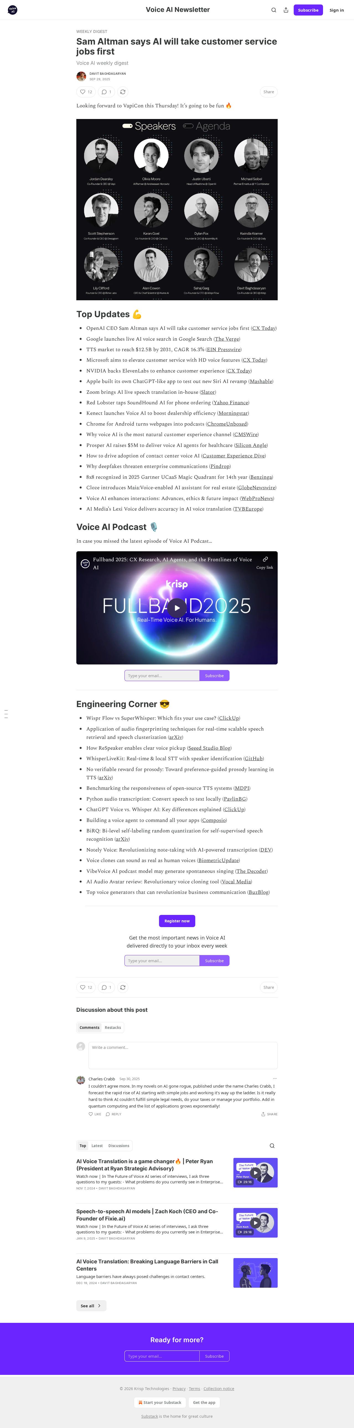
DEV (266, 850)
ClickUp (229, 718)
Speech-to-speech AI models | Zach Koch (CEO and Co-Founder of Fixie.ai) (147, 1215)
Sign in (337, 10)
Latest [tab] (97, 1145)
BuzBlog (259, 892)
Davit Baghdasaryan (108, 74)
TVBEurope (248, 509)
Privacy (179, 1388)
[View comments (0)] (130, 1245)
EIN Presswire (223, 350)
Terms (194, 1388)
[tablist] (100, 1027)
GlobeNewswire (256, 488)
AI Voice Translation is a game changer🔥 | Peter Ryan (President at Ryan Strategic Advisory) (144, 1165)
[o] (177, 608)
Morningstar (233, 413)
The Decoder (251, 871)
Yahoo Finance (231, 403)
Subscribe (308, 10)
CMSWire (245, 435)
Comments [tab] (89, 1027)
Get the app (204, 1402)
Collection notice (219, 1388)
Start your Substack (162, 1402)
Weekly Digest (92, 31)
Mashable (261, 381)
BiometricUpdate (218, 861)
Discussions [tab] (118, 1145)
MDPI (242, 788)
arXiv (175, 737)
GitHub (254, 759)
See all (87, 1305)
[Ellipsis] (274, 1078)
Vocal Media (236, 882)
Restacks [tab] (113, 1027)
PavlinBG (235, 799)
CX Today (263, 328)
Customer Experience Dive (233, 456)
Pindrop (220, 466)
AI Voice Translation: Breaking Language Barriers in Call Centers (147, 1265)
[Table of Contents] (6, 714)
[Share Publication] (285, 9)
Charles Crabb (101, 1079)
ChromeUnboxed (227, 424)
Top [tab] (83, 1145)
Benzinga (261, 477)
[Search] (273, 9)
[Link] (68, 314)
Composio (214, 820)
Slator (208, 392)
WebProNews (257, 499)
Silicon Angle (251, 445)
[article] (177, 1178)
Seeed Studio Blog (209, 748)
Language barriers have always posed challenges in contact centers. (140, 1276)
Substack (149, 1416)
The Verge (227, 339)
